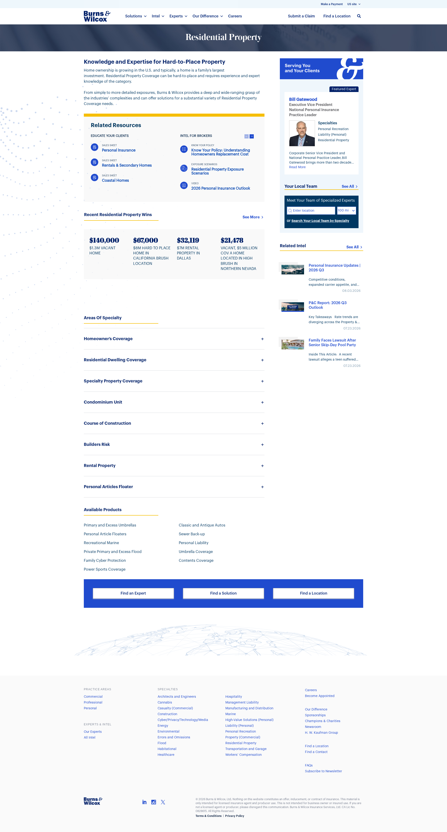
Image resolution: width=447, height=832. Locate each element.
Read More (297, 167)
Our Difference (205, 16)
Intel (156, 16)
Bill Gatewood (303, 99)
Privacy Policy (234, 816)
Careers (235, 16)
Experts (176, 16)
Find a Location (337, 16)
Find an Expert (133, 593)
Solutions (133, 16)
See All (348, 186)
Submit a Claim (301, 16)
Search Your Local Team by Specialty (320, 220)
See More (251, 217)
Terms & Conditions (209, 816)
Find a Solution (223, 593)
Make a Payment (332, 4)
